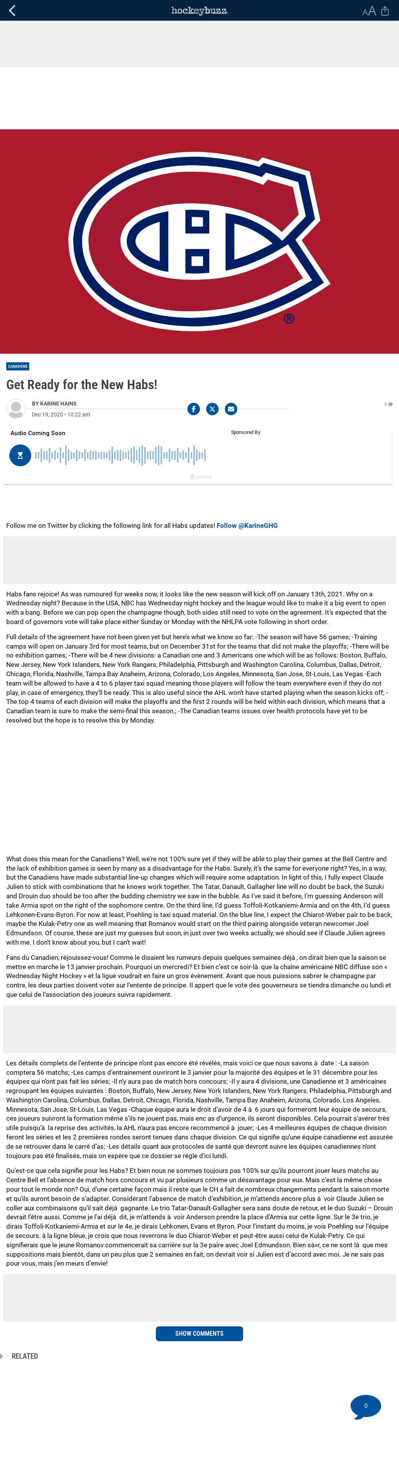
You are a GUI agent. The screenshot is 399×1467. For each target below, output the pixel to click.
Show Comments (199, 1333)
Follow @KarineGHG (247, 525)
